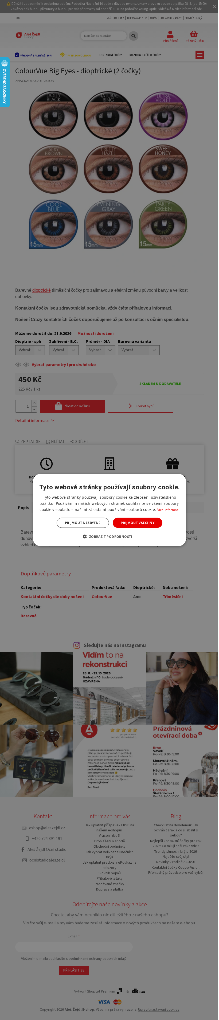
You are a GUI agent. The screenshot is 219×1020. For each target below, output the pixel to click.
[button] (109, 536)
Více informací (168, 509)
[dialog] (109, 510)
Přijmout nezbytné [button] (83, 523)
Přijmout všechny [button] (137, 523)
